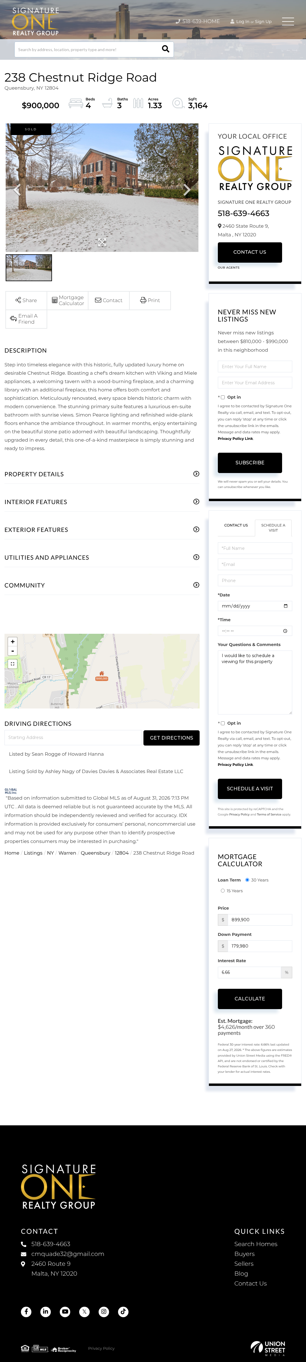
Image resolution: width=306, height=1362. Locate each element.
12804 (121, 853)
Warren (67, 853)
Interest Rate (232, 960)
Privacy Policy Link (235, 439)
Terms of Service (269, 814)
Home (11, 853)
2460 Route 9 (54, 1268)
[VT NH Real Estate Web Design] (268, 1348)
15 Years (235, 890)
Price (223, 908)
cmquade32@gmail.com (67, 1254)
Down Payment (235, 934)
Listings (33, 853)
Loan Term (229, 880)
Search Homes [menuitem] (255, 1244)
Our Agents (229, 268)
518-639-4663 (244, 213)
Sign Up (263, 21)
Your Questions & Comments (249, 644)
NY (50, 853)
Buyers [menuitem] (244, 1254)
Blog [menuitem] (241, 1273)
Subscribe (249, 463)
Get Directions (171, 738)
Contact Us (249, 252)
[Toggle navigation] (288, 21)
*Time (224, 619)
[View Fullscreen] (12, 663)
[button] (165, 49)
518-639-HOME (200, 22)
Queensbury (95, 853)
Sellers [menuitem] (243, 1264)
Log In (242, 21)
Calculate (250, 999)
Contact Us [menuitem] (250, 1283)
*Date (224, 595)
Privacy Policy (239, 814)
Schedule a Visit (273, 528)
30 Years (260, 880)
